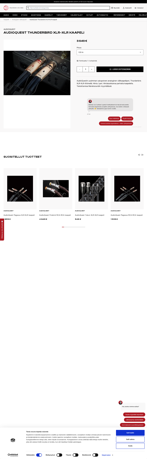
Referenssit (119, 15)
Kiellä (130, 446)
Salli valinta (130, 439)
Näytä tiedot (106, 455)
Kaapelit (6, 19)
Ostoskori (140, 8)
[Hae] (28, 8)
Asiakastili (128, 8)
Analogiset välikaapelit (19, 19)
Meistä (132, 15)
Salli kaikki (130, 433)
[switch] (59, 455)
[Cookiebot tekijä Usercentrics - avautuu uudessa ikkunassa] (13, 455)
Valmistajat (77, 15)
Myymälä (117, 8)
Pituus (79, 48)
